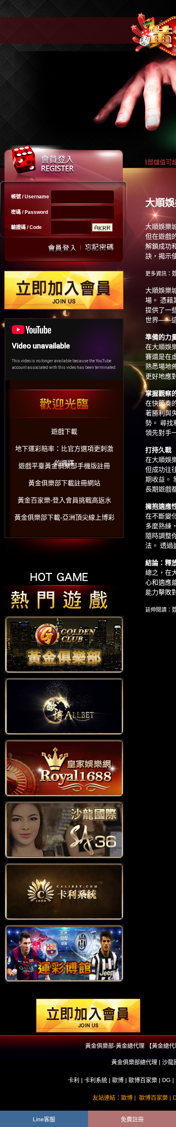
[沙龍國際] (64, 829)
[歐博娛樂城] (64, 706)
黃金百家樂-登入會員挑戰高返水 (64, 500)
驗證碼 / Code (26, 227)
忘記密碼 (97, 247)
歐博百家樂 (143, 1080)
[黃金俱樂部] (64, 644)
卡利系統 (95, 1080)
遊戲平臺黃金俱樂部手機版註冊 (64, 465)
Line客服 (44, 1119)
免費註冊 (132, 1119)
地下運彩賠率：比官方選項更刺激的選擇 (64, 450)
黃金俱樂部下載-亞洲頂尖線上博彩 (64, 517)
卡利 (73, 1080)
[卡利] (64, 891)
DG (166, 1080)
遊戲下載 (64, 431)
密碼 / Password (29, 212)
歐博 (118, 1080)
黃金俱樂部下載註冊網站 (64, 483)
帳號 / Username (30, 197)
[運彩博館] (64, 953)
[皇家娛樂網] (64, 767)
